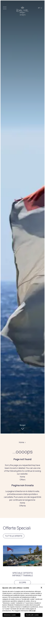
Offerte (22, 505)
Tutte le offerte (13, 536)
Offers (22, 479)
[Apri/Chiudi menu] (4, 8)
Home (21, 442)
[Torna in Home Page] (23, 11)
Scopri (22, 582)
